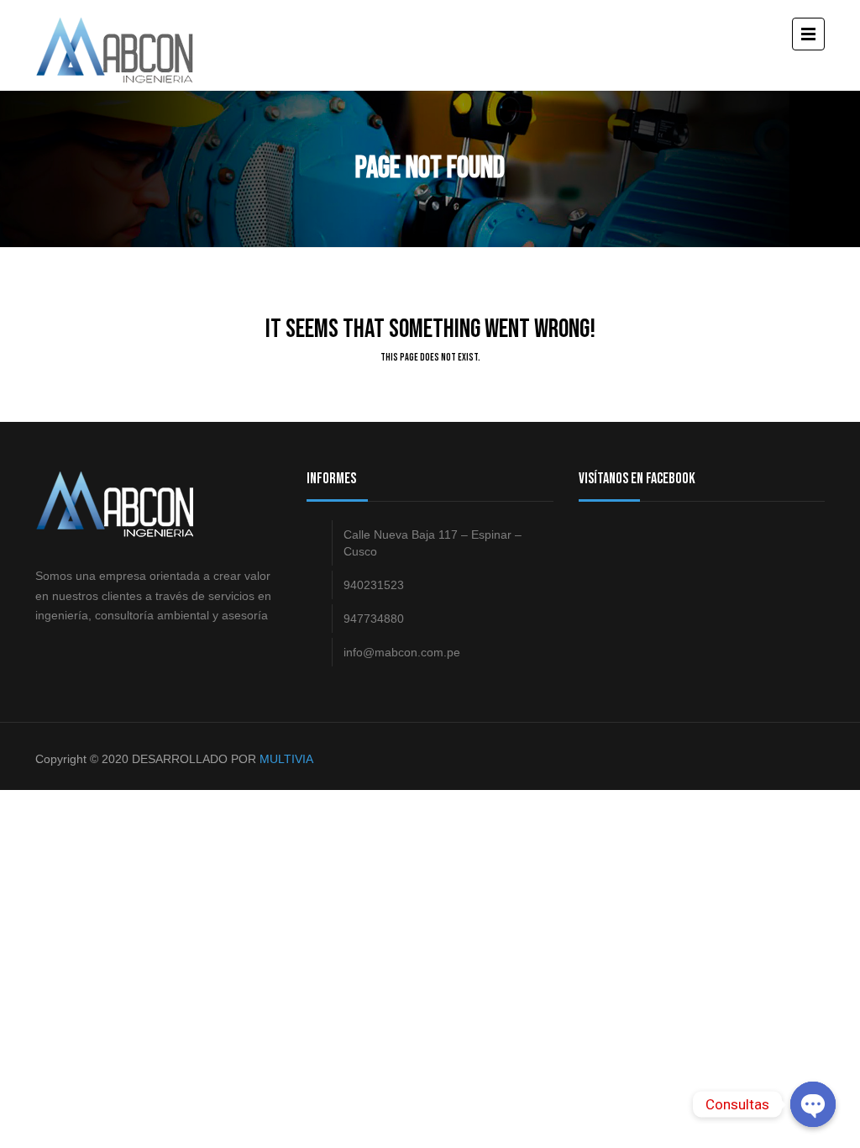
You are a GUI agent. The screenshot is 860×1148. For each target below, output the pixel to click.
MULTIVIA (286, 759)
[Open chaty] (813, 1104)
